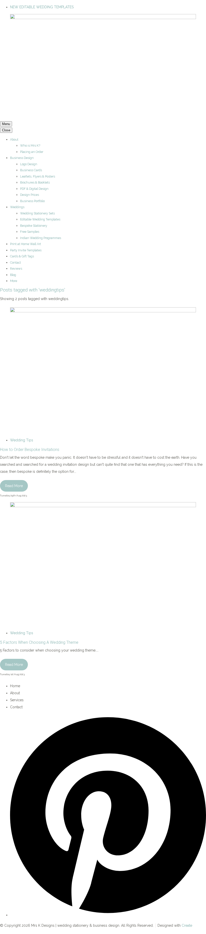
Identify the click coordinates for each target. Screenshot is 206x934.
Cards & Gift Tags (22, 256)
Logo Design (28, 164)
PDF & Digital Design (34, 189)
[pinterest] (108, 915)
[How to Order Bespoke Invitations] (103, 311)
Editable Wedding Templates (40, 219)
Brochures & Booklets (35, 182)
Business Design (22, 158)
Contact (15, 262)
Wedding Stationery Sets (37, 213)
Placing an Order (31, 152)
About (14, 139)
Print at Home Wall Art (25, 244)
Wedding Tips (21, 440)
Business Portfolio (32, 201)
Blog (13, 275)
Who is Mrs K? (30, 145)
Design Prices (29, 195)
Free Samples (29, 232)
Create (187, 925)
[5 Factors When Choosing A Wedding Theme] (103, 506)
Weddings (17, 207)
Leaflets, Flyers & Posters (37, 176)
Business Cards (31, 170)
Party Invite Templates (25, 250)
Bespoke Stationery (33, 225)
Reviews (16, 268)
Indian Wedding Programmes (40, 238)
